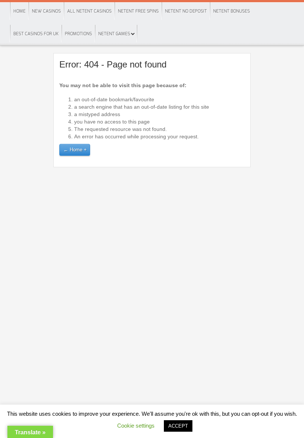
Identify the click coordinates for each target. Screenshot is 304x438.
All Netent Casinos (89, 11)
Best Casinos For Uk (36, 34)
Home (19, 11)
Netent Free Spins (138, 11)
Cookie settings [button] (136, 425)
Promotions (78, 34)
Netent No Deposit (186, 11)
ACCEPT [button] (178, 426)
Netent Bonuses (231, 11)
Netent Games (114, 34)
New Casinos (46, 11)
